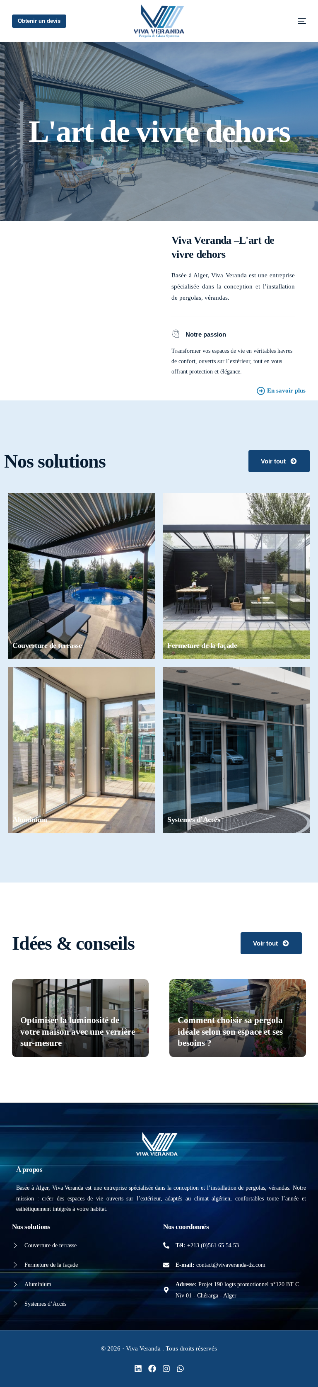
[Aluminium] (15, 1284)
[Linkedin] (138, 1369)
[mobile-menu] (289, 21)
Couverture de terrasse (50, 1245)
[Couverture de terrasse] (15, 1245)
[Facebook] (152, 1369)
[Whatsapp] (180, 1369)
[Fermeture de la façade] (15, 1265)
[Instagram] (166, 1369)
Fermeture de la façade (51, 1265)
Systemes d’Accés (45, 1304)
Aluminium (37, 1284)
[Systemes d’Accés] (15, 1304)
